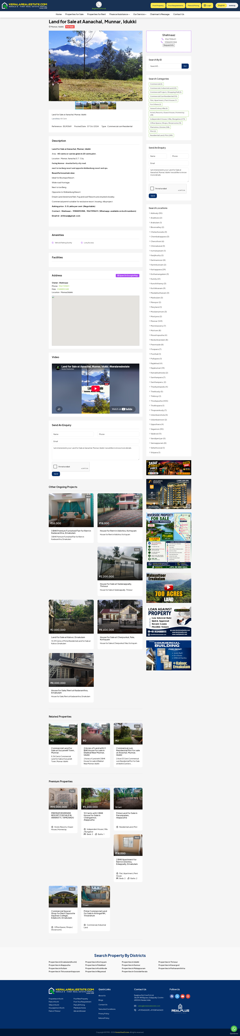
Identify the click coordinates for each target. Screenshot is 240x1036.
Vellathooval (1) (158, 448)
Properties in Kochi (56, 999)
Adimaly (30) (156, 213)
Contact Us (178, 14)
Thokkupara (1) (157, 405)
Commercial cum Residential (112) (163, 96)
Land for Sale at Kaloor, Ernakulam (68, 637)
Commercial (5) (156, 84)
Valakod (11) (156, 433)
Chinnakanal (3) (158, 246)
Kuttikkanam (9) (158, 288)
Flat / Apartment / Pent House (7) (163, 100)
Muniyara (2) (156, 316)
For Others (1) (155, 104)
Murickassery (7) (158, 326)
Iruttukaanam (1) (158, 250)
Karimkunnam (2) (158, 264)
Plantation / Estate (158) (159, 127)
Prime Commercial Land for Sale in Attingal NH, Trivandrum (95, 913)
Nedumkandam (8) (159, 340)
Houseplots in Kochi (56, 1008)
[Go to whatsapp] (234, 1029)
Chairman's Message (160, 14)
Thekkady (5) (157, 391)
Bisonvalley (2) (157, 227)
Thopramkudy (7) (159, 410)
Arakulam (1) (156, 222)
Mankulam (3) (157, 297)
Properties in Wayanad (95, 971)
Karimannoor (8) (158, 260)
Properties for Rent (96, 14)
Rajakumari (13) (158, 368)
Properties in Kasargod (168, 965)
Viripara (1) (155, 452)
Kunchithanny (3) (158, 283)
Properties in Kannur (131, 965)
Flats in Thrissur (54, 1011)
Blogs (100, 1000)
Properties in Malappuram (133, 968)
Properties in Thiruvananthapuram (64, 971)
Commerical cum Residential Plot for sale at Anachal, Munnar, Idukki (128, 751)
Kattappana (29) (158, 269)
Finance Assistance (119, 14)
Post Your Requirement (82, 1002)
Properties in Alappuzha (59, 965)
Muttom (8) (156, 330)
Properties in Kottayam (96, 962)
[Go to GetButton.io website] (234, 1033)
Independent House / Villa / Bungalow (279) (167, 119)
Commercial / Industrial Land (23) (163, 88)
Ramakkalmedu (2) (159, 372)
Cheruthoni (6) (157, 241)
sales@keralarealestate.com (149, 1006)
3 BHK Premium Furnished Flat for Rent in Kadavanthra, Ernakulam (71, 532)
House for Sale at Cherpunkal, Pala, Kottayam (117, 638)
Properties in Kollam (58, 968)
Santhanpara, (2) (158, 382)
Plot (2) (153, 131)
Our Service (139, 14)
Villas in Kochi (54, 1005)
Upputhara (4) (157, 424)
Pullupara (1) (156, 358)
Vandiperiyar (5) (158, 438)
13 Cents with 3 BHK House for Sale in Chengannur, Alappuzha (93, 816)
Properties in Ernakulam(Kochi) (63, 962)
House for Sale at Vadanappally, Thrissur (116, 585)
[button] (140, 33)
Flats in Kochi (54, 1002)
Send (56, 474)
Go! (185, 66)
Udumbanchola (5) (159, 415)
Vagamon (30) (157, 429)
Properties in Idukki (130, 962)
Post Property (158, 6)
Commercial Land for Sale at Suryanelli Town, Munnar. (63, 750)
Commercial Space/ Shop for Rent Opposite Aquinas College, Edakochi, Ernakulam (63, 914)
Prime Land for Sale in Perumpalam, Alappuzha (126, 815)
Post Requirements (175, 6)
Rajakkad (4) (156, 363)
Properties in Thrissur (168, 962)
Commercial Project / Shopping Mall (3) (165, 92)
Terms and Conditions (107, 1009)
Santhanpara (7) (158, 377)
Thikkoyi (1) (156, 396)
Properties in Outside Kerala (134, 971)
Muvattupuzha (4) (159, 335)
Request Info (169, 45)
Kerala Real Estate (122, 1032)
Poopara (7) (156, 349)
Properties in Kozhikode (96, 968)
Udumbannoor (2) (159, 419)
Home (59, 14)
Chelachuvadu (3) (159, 232)
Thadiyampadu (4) (159, 386)
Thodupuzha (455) (159, 401)
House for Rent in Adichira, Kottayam (118, 531)
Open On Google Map (128, 275)
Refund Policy (103, 1018)
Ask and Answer (80, 1011)
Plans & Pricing (193, 6)
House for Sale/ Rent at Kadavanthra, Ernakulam (69, 691)
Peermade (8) (157, 344)
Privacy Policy (103, 1014)
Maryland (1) (156, 307)
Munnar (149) (156, 321)
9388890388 (63, 289)
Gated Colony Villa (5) (159, 108)
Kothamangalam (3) (160, 274)
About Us (102, 996)
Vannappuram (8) (158, 443)
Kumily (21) (155, 279)
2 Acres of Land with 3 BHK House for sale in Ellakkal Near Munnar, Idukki (95, 751)
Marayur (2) (156, 302)
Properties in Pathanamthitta (171, 968)
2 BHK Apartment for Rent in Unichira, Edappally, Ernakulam (127, 861)
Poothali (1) (156, 354)
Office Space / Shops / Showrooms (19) (165, 123)
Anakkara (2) (156, 218)
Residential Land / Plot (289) (161, 135)
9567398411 (64, 286)
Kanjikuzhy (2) (157, 255)
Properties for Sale (74, 14)
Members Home (80, 1008)
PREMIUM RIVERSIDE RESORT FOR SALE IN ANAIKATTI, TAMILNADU (62, 815)
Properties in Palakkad (95, 965)
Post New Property (81, 999)
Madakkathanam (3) (160, 293)
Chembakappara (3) (160, 236)
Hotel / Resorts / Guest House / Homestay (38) (167, 114)
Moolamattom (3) (159, 311)
